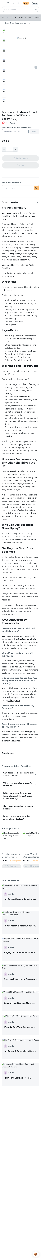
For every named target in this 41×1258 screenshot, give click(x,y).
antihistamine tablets (26, 639)
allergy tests (14, 700)
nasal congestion (12, 254)
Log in (26, 3)
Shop (4, 17)
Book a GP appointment (21, 17)
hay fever (26, 504)
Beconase (6, 213)
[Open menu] (8, 3)
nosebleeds (24, 397)
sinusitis (8, 436)
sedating (26, 732)
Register (35, 3)
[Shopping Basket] (19, 3)
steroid (8, 394)
